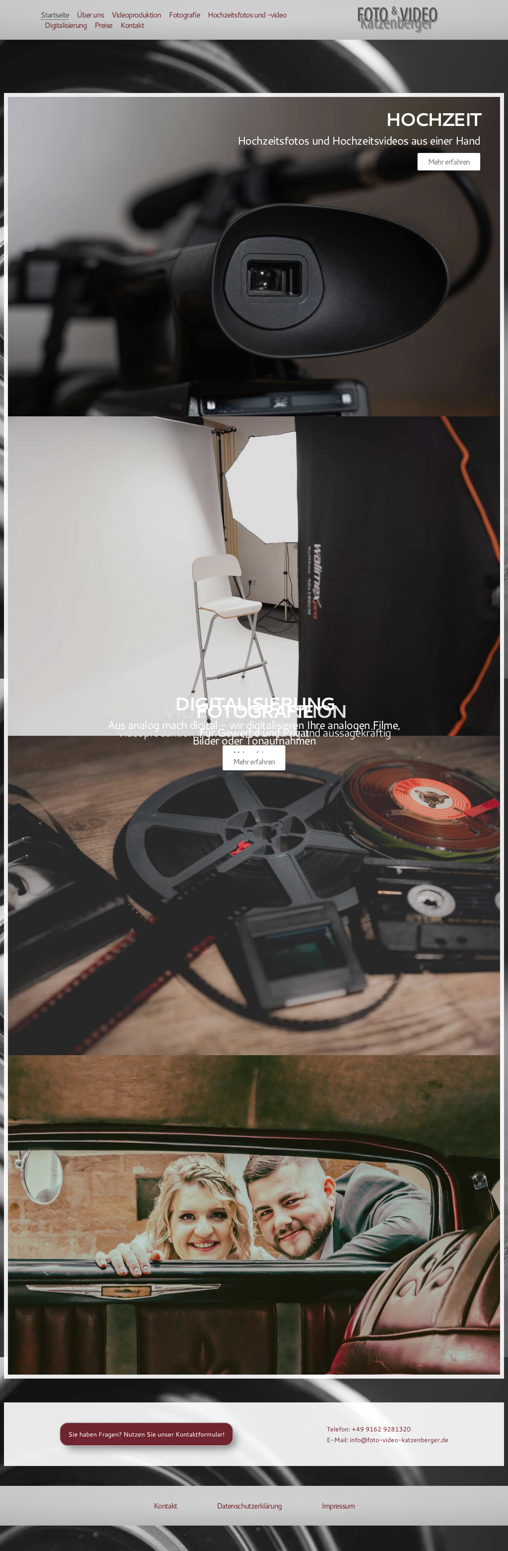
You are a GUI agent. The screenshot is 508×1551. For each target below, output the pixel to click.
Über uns (90, 15)
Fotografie (184, 15)
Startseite (54, 15)
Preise (103, 25)
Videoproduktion (136, 15)
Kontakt (132, 25)
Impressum (337, 1506)
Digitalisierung (65, 25)
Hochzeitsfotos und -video (247, 15)
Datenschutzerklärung (249, 1506)
